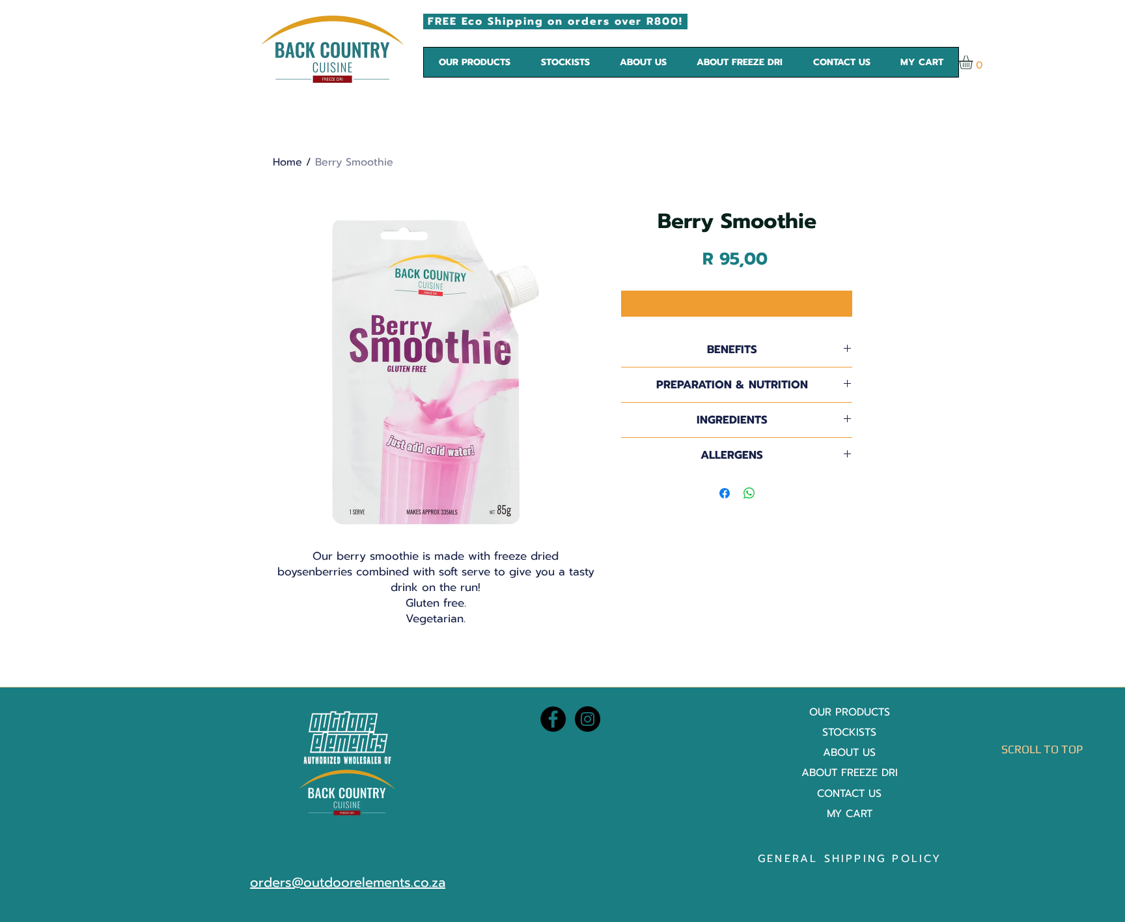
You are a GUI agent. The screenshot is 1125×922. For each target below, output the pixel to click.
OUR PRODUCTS (849, 712)
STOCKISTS (849, 732)
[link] (974, 62)
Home (287, 162)
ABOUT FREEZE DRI (849, 773)
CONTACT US (849, 794)
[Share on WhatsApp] (749, 493)
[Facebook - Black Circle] (553, 719)
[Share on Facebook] (724, 493)
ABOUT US (849, 752)
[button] (474, 62)
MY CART (849, 814)
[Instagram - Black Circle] (587, 719)
